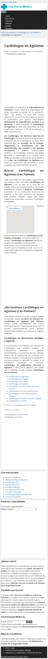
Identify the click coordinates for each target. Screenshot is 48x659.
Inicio (7, 16)
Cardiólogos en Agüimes (19, 376)
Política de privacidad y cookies (18, 650)
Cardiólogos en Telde (18, 401)
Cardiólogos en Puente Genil (16, 414)
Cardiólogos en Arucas (18, 381)
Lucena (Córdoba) (12, 497)
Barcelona (9, 18)
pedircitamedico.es (10, 657)
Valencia (8, 21)
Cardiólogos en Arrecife (18, 379)
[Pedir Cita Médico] (17, 9)
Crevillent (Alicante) (13, 492)
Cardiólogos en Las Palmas (28, 32)
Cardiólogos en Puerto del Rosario (23, 391)
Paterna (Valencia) (13, 477)
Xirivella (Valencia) (12, 487)
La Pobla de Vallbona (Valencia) (18, 494)
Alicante (8, 28)
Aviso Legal (10, 648)
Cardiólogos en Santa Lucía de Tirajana (25, 398)
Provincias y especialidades (12, 506)
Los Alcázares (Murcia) (14, 489)
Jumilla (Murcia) (11, 482)
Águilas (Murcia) (12, 484)
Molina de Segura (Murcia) (16, 480)
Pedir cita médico (8, 32)
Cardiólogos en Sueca (13, 417)
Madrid (8, 23)
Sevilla (8, 26)
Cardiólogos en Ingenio (18, 384)
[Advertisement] (24, 80)
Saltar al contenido (9, 2)
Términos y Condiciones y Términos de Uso (23, 652)
